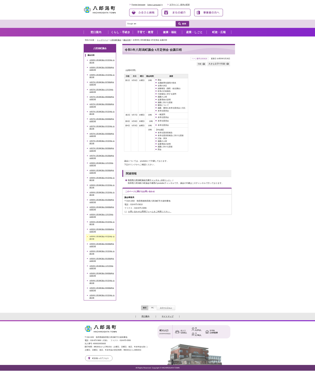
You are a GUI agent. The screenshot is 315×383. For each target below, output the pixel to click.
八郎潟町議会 (115, 40)
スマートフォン (166, 308)
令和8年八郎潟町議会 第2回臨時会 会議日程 (101, 69)
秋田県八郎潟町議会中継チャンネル (149, 180)
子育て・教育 (145, 32)
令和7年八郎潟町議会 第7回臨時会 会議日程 (101, 83)
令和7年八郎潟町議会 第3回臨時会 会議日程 (101, 135)
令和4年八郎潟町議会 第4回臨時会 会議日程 (101, 274)
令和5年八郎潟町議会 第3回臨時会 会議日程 (101, 230)
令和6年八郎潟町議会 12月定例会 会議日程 (101, 164)
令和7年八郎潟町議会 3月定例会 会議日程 (102, 142)
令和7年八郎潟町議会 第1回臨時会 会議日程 (101, 157)
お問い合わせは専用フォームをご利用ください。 (149, 212)
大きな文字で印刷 (216, 64)
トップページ (102, 40)
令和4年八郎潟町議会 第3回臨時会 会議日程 (101, 289)
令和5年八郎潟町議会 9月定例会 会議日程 (102, 223)
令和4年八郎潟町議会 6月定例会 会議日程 (102, 296)
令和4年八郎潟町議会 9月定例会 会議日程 (102, 282)
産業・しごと (194, 32)
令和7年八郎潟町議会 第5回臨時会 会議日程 (101, 105)
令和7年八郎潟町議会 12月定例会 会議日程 (101, 91)
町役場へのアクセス (100, 358)
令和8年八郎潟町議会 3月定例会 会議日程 (102, 76)
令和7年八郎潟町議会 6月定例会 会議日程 (102, 127)
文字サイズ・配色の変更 (179, 5)
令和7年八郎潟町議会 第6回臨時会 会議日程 (101, 98)
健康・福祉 (170, 32)
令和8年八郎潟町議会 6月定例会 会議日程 (102, 61)
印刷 (199, 64)
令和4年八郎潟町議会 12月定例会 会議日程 (101, 267)
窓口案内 (96, 32)
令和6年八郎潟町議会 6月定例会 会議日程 (102, 186)
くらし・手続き (120, 32)
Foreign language (138, 5)
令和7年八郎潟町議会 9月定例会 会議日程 (102, 113)
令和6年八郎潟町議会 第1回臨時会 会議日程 (101, 201)
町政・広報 (219, 32)
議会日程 (127, 40)
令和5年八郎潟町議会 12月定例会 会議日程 (101, 216)
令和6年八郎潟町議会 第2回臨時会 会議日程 (101, 172)
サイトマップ (167, 316)
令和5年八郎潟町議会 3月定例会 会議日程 (102, 252)
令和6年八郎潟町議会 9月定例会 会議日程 (102, 179)
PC (152, 308)
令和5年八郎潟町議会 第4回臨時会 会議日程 (101, 208)
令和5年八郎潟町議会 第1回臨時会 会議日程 (101, 260)
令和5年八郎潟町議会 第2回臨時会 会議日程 (101, 245)
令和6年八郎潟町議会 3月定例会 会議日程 (102, 194)
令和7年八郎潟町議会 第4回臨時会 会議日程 (101, 120)
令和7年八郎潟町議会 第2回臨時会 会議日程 (101, 149)
